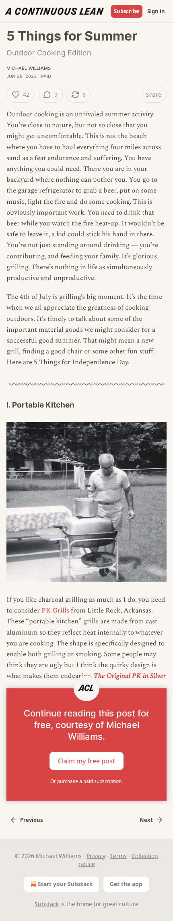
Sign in (156, 11)
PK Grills (55, 610)
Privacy (95, 856)
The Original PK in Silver (130, 676)
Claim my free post (86, 760)
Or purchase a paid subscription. (86, 781)
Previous (31, 820)
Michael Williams (28, 68)
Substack (47, 904)
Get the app (126, 884)
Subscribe (126, 11)
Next (146, 820)
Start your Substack (65, 884)
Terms (118, 856)
